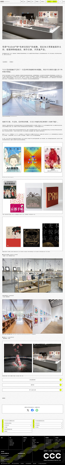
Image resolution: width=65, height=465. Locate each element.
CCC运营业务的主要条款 (42, 463)
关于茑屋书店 (37, 425)
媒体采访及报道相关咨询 (8, 429)
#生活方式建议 (5, 61)
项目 (22, 1)
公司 (32, 1)
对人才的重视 (57, 441)
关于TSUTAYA (37, 423)
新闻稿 (24, 439)
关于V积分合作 (6, 425)
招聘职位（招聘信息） (59, 439)
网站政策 (22, 463)
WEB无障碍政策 (28, 463)
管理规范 (46, 443)
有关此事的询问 (32, 379)
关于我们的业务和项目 (7, 423)
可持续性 (37, 1)
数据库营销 (11, 444)
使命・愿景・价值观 (35, 442)
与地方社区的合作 (48, 442)
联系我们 (2, 451)
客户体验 (10, 439)
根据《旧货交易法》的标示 (5, 463)
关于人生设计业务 (32, 390)
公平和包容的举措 (48, 441)
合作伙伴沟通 (11, 443)
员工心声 (56, 443)
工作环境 (56, 442)
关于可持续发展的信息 (49, 439)
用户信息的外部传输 (15, 463)
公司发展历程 (34, 446)
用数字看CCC (34, 447)
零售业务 (10, 441)
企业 (24, 1)
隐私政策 (34, 463)
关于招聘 (5, 427)
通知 (24, 441)
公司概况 (33, 441)
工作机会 (42, 1)
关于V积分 (36, 427)
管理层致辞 (34, 439)
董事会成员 (34, 444)
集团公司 (33, 443)
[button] (17, 420)
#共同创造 (11, 61)
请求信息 (32, 384)
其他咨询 (5, 431)
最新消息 (29, 1)
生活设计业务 (11, 442)
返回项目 (3, 398)
